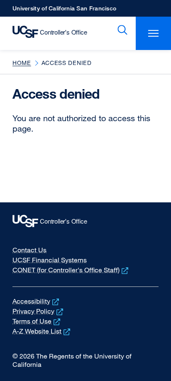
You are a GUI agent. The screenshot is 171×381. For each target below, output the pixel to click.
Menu (153, 33)
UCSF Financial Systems (49, 260)
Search (121, 30)
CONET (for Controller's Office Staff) (71, 270)
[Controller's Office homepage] (85, 223)
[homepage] (45, 33)
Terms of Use (37, 321)
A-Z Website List (42, 331)
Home (21, 62)
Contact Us (29, 250)
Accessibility (36, 301)
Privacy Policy (38, 311)
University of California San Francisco (64, 11)
